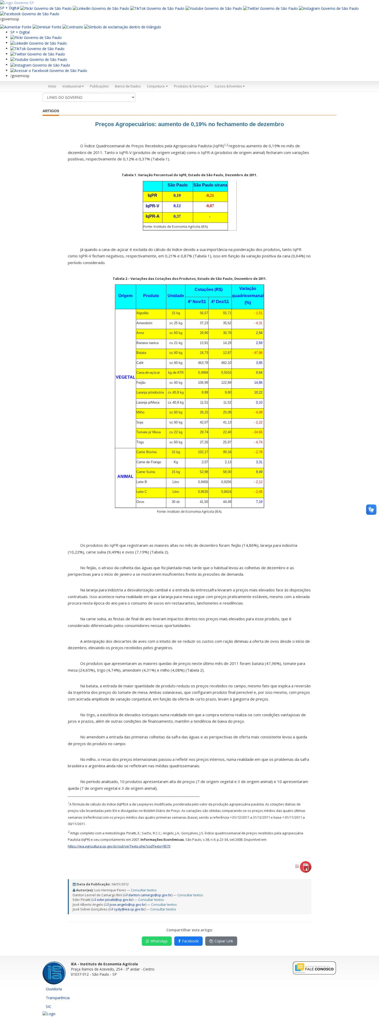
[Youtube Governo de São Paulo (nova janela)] (213, 7)
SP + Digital (9, 7)
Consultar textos (144, 890)
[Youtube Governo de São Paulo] (38, 59)
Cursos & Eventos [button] (228, 86)
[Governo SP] (17, 2)
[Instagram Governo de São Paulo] (329, 7)
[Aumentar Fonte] (15, 26)
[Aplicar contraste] (72, 26)
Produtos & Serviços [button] (190, 86)
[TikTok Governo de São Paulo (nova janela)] (157, 7)
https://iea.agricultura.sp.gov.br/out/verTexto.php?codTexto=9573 (119, 846)
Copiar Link (224, 941)
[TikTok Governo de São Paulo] (37, 48)
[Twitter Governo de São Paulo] (37, 53)
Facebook (190, 941)
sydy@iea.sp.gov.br (129, 909)
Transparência (58, 997)
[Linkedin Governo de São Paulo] (38, 42)
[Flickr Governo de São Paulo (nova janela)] (46, 7)
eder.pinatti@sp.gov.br (115, 899)
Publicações (99, 86)
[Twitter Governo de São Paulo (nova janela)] (270, 7)
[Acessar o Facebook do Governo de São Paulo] (48, 70)
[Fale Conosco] (314, 967)
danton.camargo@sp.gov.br (150, 895)
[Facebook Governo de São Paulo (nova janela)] (29, 13)
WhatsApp (159, 941)
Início (52, 86)
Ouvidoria (54, 989)
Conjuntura (156, 86)
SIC (48, 1006)
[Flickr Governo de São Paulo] (36, 37)
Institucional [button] (71, 86)
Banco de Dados (128, 86)
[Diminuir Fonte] (46, 26)
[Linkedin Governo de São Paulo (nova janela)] (101, 7)
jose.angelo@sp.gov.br (127, 904)
